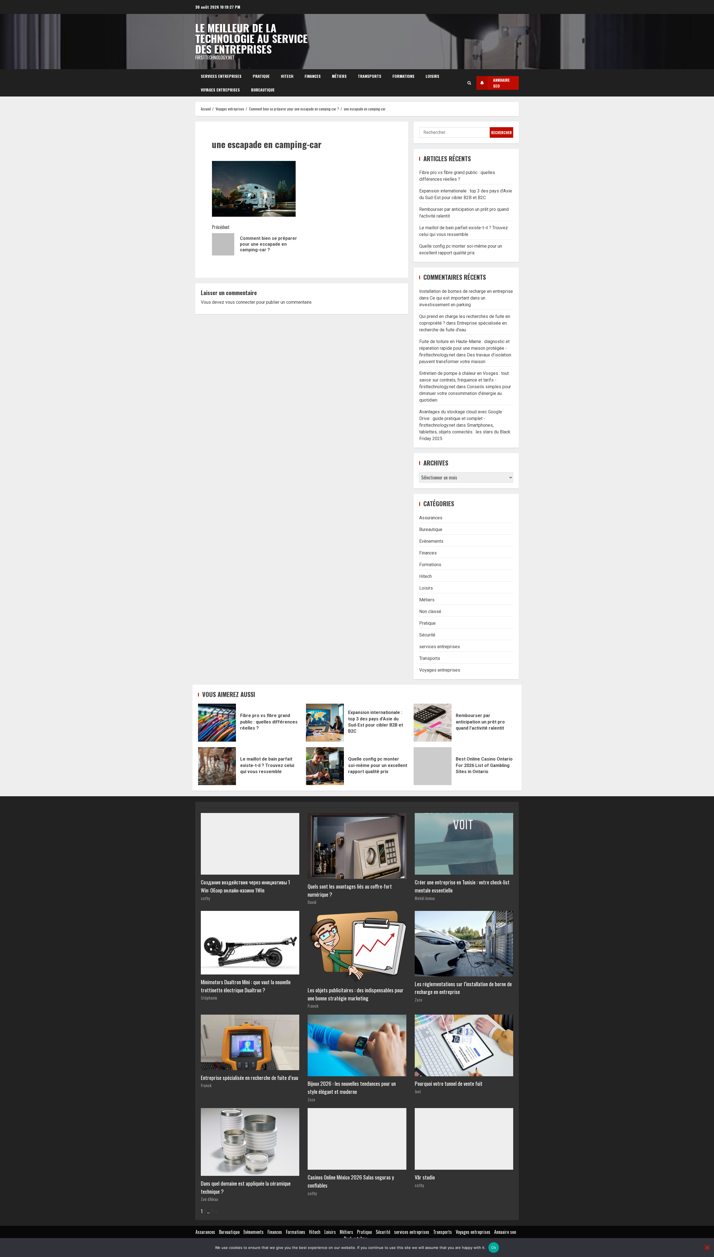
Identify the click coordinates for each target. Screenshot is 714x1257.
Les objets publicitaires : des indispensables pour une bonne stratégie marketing (356, 994)
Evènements (431, 541)
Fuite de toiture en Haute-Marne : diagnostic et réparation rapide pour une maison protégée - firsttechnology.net (464, 348)
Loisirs (432, 76)
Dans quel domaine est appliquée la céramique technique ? (246, 1187)
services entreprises (221, 76)
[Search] (469, 83)
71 (212, 1211)
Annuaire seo (505, 1232)
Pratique (261, 76)
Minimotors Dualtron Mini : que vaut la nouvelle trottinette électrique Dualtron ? (246, 986)
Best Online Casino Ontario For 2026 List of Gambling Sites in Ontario (433, 766)
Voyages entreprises (220, 90)
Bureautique (263, 90)
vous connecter (240, 302)
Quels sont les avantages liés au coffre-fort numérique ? (350, 890)
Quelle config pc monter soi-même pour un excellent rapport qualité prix (325, 766)
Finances (313, 76)
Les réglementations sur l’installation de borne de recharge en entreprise (463, 988)
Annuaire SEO (501, 83)
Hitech (287, 76)
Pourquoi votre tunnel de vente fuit (449, 1083)
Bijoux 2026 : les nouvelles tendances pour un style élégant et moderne (352, 1087)
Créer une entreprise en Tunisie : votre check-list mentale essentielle (462, 886)
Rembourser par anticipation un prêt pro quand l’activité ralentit (433, 723)
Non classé (430, 611)
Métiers (339, 76)
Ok (493, 1247)
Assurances (430, 517)
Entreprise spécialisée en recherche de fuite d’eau (249, 1077)
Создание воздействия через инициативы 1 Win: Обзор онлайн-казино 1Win (245, 886)
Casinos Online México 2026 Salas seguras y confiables (351, 1181)
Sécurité (427, 635)
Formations (403, 76)
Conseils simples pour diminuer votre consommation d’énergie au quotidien (465, 393)
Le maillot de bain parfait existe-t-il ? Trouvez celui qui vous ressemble (217, 766)
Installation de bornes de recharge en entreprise (466, 291)
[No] (707, 1247)
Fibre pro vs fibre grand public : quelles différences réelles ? (217, 723)
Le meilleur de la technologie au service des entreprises (251, 38)
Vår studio (425, 1177)
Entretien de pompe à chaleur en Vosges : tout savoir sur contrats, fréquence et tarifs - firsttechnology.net (464, 380)
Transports (369, 76)
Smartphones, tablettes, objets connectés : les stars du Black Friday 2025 (464, 432)
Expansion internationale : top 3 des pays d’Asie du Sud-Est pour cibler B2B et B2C (325, 723)
